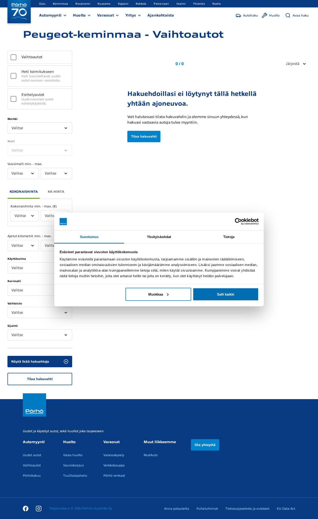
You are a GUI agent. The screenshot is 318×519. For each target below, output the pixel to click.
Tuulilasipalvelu (75, 475)
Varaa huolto (72, 455)
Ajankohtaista (160, 15)
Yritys (130, 15)
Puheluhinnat (207, 508)
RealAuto (151, 455)
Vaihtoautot (32, 465)
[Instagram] (38, 508)
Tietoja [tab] (228, 237)
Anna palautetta (176, 508)
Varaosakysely (113, 455)
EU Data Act (286, 508)
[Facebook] (25, 508)
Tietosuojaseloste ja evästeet (247, 508)
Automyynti (50, 15)
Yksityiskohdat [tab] (159, 237)
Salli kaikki (225, 294)
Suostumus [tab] (89, 237)
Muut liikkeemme (160, 442)
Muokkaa (155, 294)
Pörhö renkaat (114, 475)
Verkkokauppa (114, 465)
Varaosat (105, 15)
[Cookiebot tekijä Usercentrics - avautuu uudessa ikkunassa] (238, 221)
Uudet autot (32, 455)
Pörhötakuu (32, 475)
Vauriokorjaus (73, 465)
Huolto (79, 15)
